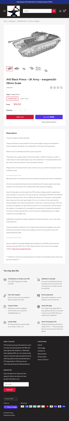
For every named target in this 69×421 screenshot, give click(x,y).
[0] (64, 11)
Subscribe (9, 390)
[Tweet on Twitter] (58, 87)
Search (40, 345)
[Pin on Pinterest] (54, 87)
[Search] (54, 11)
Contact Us (41, 351)
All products (12, 21)
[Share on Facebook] (51, 87)
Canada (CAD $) (9, 398)
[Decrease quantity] (16, 110)
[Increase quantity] (25, 110)
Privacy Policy (42, 357)
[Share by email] (61, 87)
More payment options (49, 122)
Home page (41, 348)
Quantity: (9, 110)
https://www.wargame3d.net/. (21, 249)
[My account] (60, 11)
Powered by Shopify (9, 415)
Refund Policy (42, 354)
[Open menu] (4, 11)
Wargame (9, 87)
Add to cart (20, 117)
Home (5, 21)
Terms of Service (43, 359)
